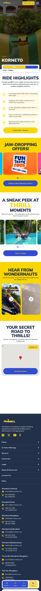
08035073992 (9, 580)
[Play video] (11, 299)
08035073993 (9, 563)
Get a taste (20, 253)
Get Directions (20, 371)
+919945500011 (10, 565)
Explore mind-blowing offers (20, 183)
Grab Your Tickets (20, 130)
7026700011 (9, 577)
